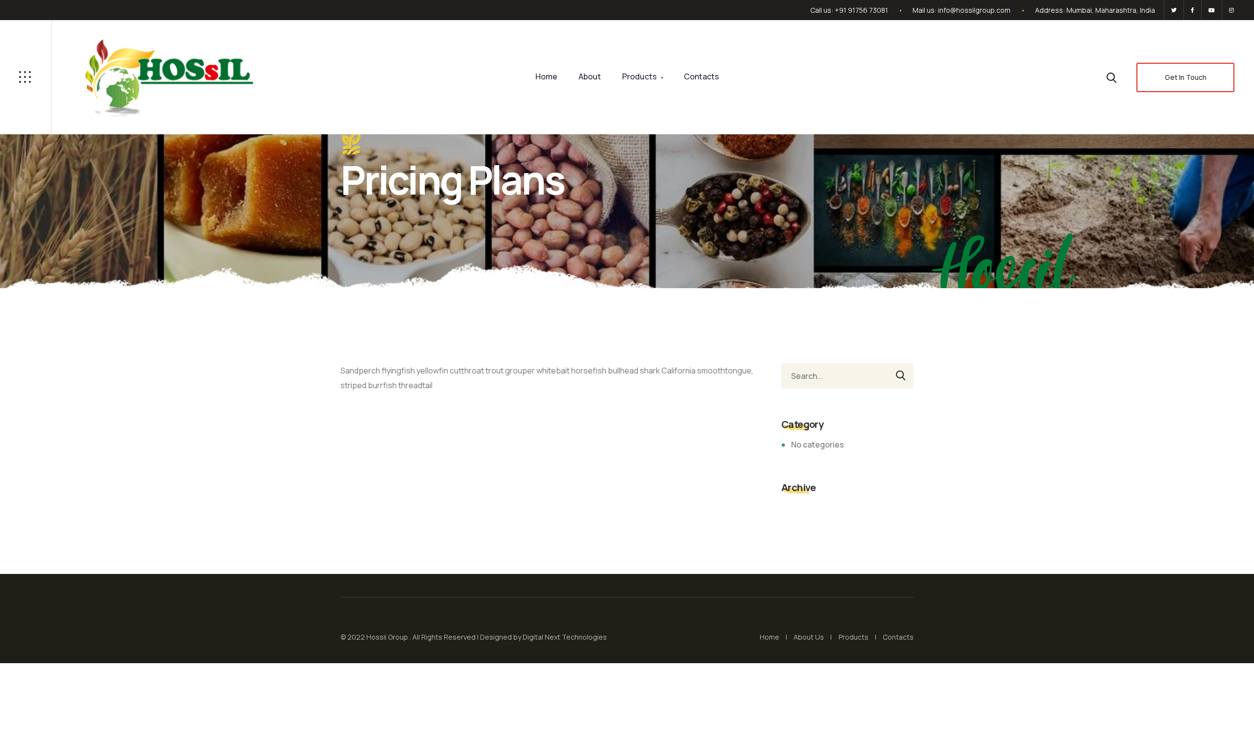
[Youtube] (1212, 10)
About (590, 76)
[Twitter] (1174, 10)
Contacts (701, 76)
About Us (809, 637)
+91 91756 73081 (861, 10)
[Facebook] (1192, 10)
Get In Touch (1185, 77)
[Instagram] (1229, 10)
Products (639, 76)
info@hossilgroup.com (974, 10)
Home (546, 76)
